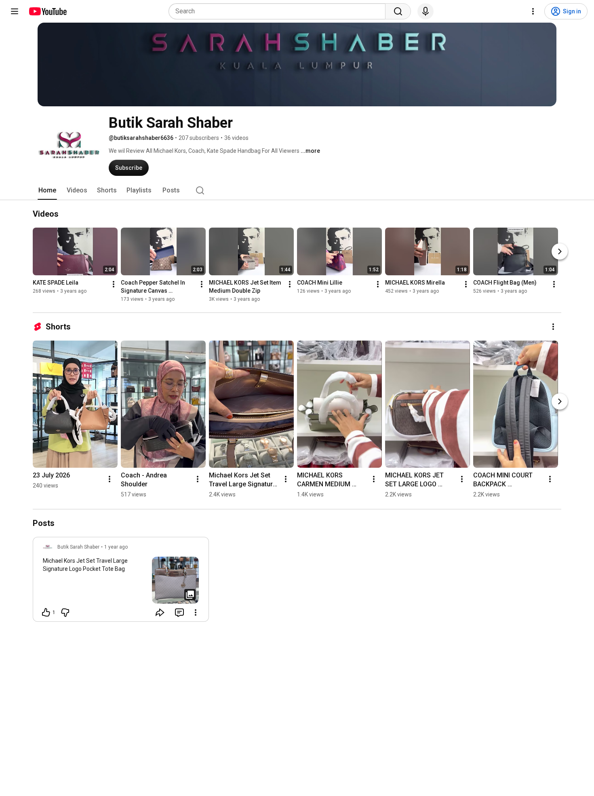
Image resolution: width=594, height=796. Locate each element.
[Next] (560, 251)
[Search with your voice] (425, 11)
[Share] (160, 612)
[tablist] (297, 190)
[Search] (398, 11)
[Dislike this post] (65, 612)
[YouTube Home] (47, 11)
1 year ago (116, 547)
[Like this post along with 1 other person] (46, 612)
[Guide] (14, 11)
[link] (121, 581)
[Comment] (179, 612)
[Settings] (533, 11)
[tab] (47, 190)
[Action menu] (195, 612)
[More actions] (113, 284)
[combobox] (279, 11)
